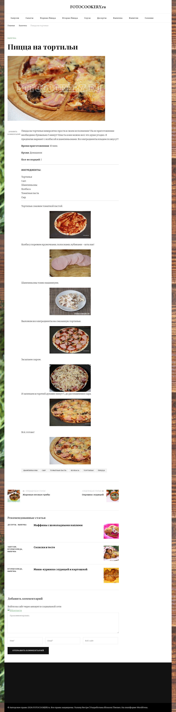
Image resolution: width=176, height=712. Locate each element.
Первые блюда (48, 18)
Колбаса (75, 470)
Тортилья (89, 470)
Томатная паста (58, 470)
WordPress (142, 707)
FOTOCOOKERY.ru (88, 6)
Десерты (102, 18)
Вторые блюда (70, 18)
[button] (15, 610)
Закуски (15, 18)
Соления (149, 18)
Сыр (44, 470)
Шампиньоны (30, 470)
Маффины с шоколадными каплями (58, 525)
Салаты (30, 18)
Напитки (133, 18)
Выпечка (118, 18)
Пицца (101, 470)
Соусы (87, 18)
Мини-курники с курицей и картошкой (60, 569)
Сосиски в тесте (44, 547)
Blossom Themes (112, 707)
